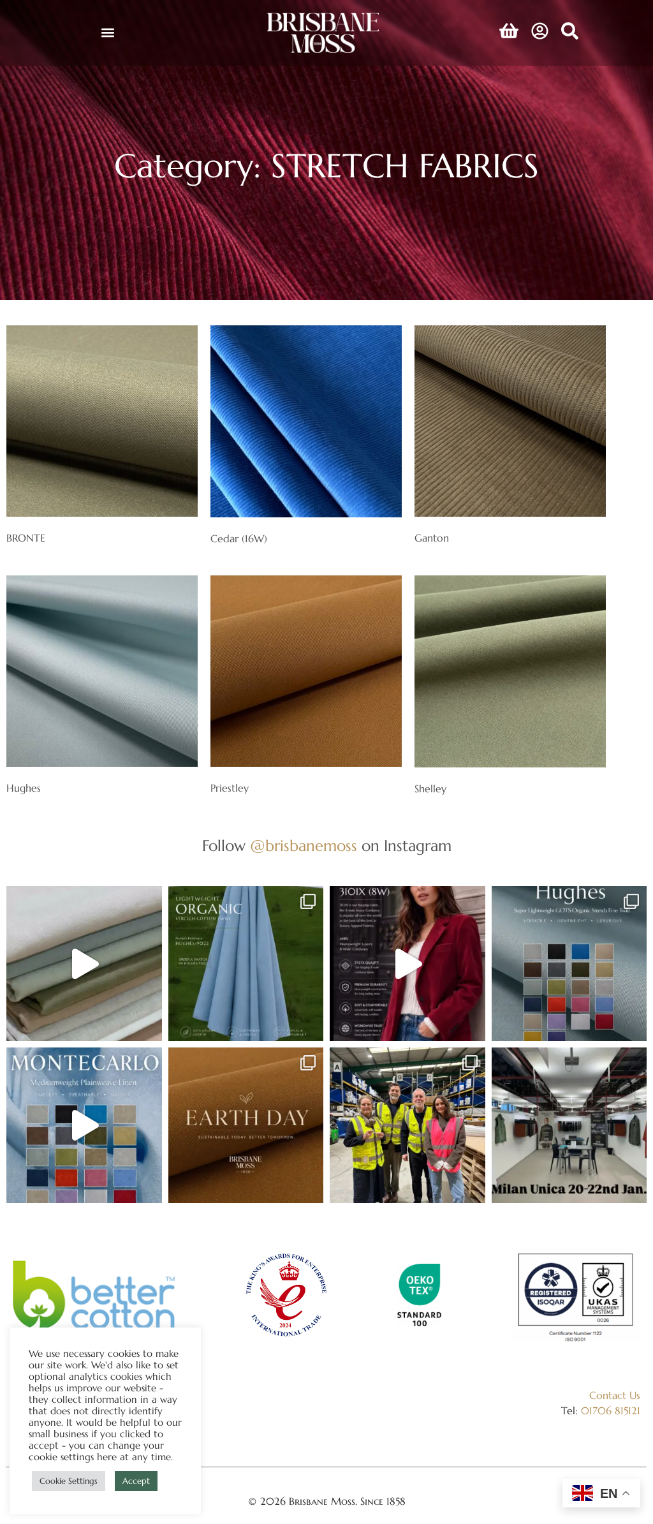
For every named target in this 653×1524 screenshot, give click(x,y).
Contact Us (614, 1395)
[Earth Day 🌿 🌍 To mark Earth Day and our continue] (246, 1125)
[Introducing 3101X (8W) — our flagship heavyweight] (407, 964)
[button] (107, 32)
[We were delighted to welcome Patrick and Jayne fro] (407, 1125)
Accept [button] (136, 1481)
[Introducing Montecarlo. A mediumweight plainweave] (84, 1125)
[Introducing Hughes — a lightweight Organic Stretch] (246, 964)
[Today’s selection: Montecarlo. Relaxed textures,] (84, 964)
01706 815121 (610, 1410)
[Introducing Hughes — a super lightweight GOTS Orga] (569, 964)
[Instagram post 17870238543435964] (569, 1125)
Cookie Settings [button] (69, 1481)
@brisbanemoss (303, 845)
